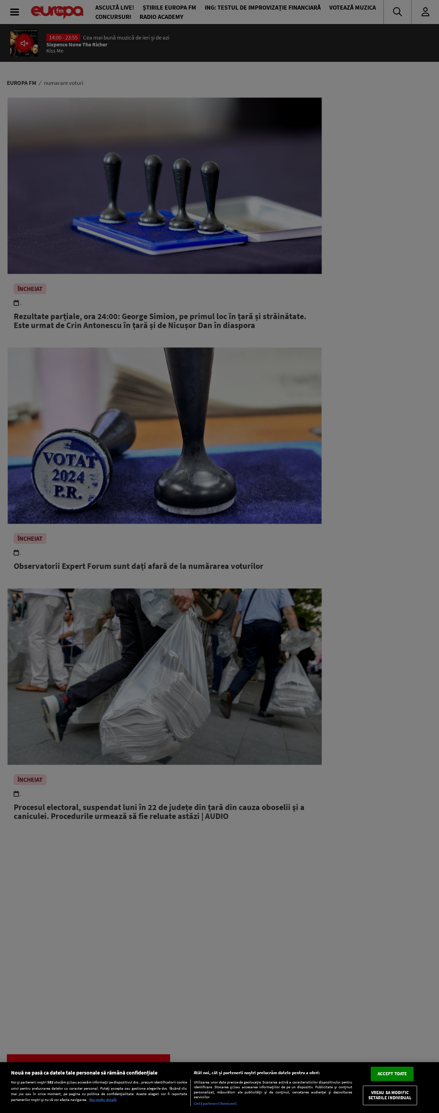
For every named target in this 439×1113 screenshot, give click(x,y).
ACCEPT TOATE (392, 1074)
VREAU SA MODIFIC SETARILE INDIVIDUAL (389, 1095)
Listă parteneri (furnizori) (215, 1103)
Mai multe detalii (103, 1099)
